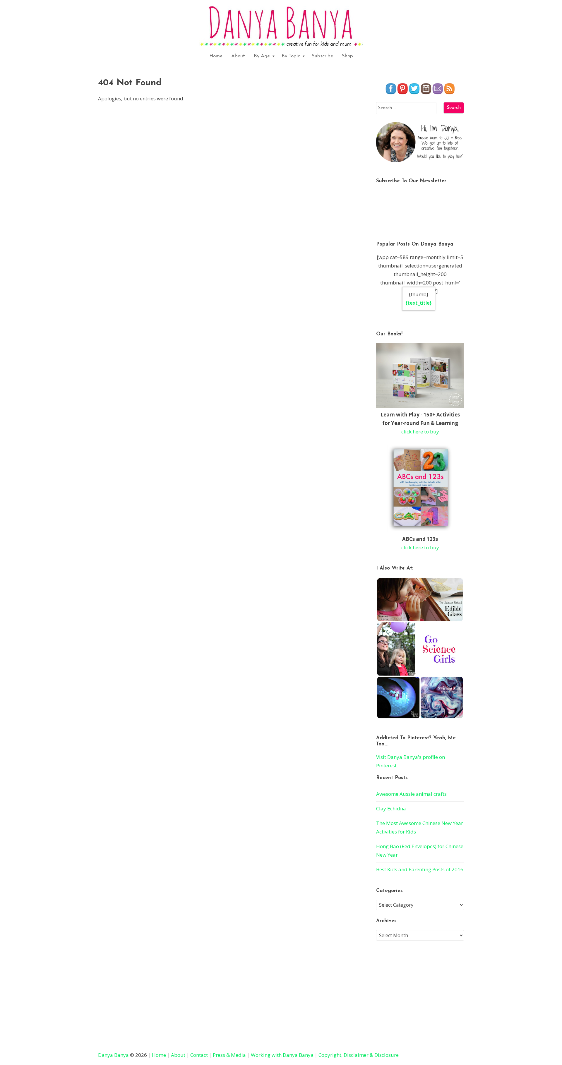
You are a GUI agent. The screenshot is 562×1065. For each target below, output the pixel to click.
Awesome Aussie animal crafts (411, 793)
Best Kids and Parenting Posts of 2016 (419, 869)
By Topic (291, 56)
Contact (199, 1055)
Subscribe (322, 56)
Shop (347, 56)
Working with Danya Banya (282, 1055)
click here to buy (420, 431)
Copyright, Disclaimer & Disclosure (358, 1055)
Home (215, 56)
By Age (262, 56)
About (238, 56)
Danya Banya (113, 1055)
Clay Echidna (391, 808)
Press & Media (229, 1055)
